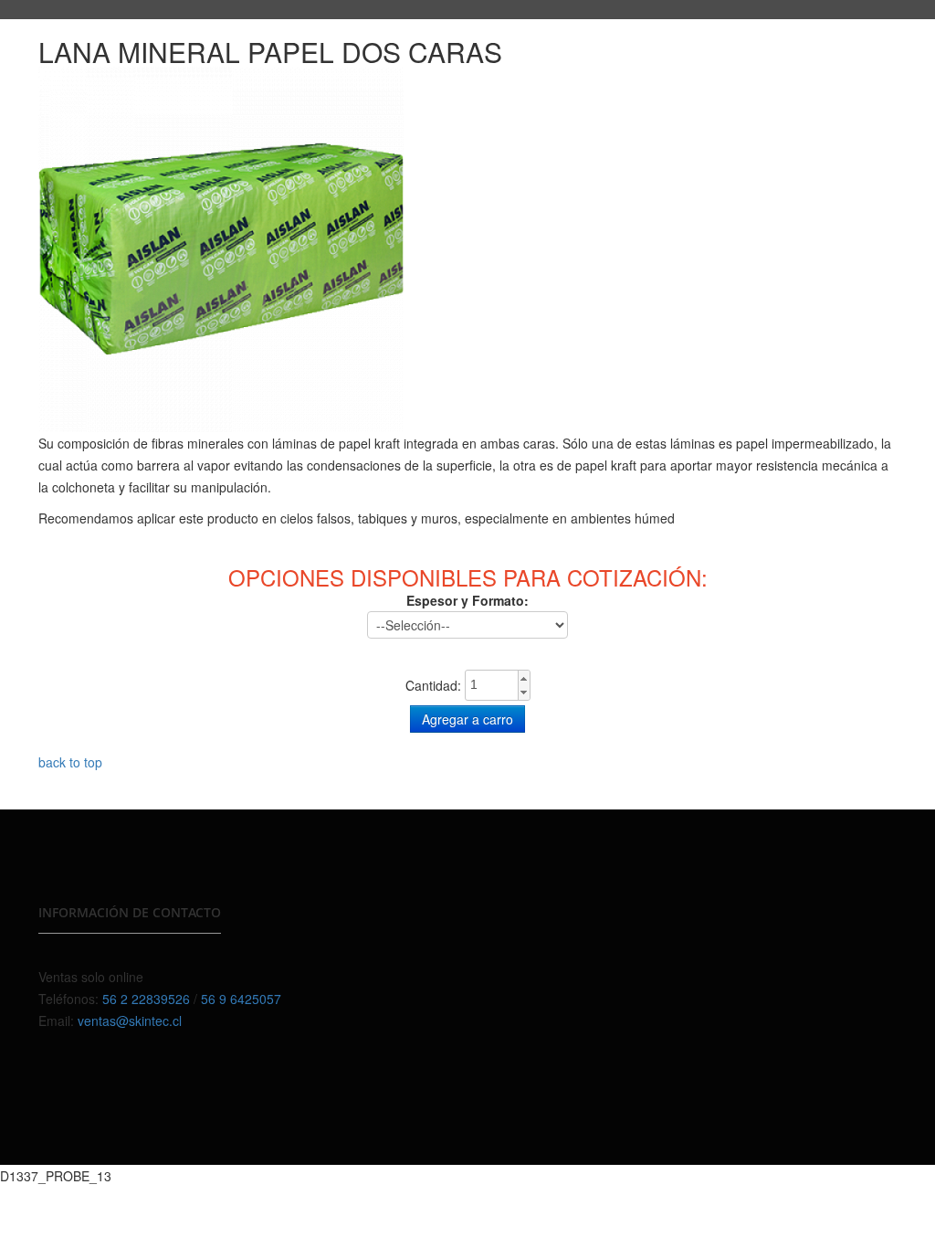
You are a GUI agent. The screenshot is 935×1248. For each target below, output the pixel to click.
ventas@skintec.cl (130, 1020)
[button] (524, 678)
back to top (70, 762)
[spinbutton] (498, 684)
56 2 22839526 (146, 998)
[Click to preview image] (221, 247)
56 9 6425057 (241, 998)
